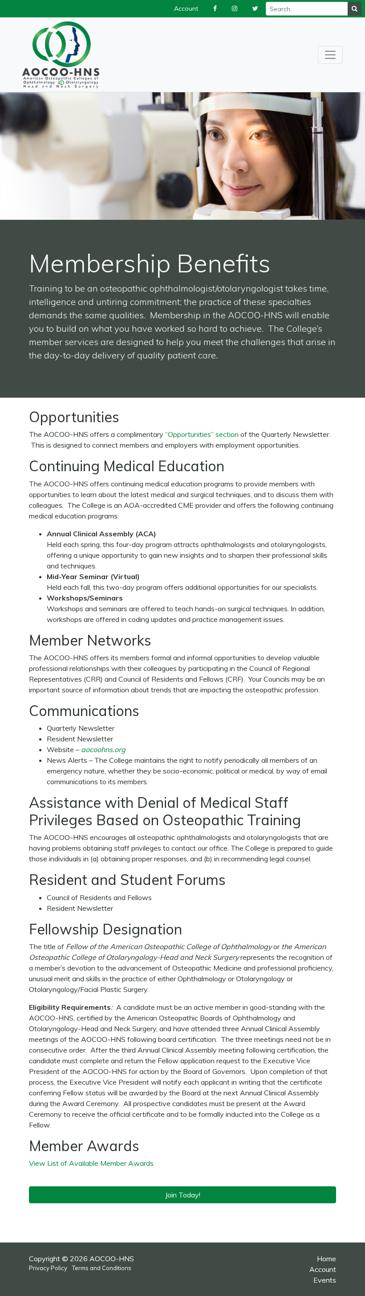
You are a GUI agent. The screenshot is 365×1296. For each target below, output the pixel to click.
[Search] (354, 9)
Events (324, 1279)
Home (326, 1258)
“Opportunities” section (202, 434)
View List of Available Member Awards (91, 1163)
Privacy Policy (48, 1267)
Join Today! (182, 1194)
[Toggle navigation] (330, 55)
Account (322, 1269)
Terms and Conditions (101, 1267)
